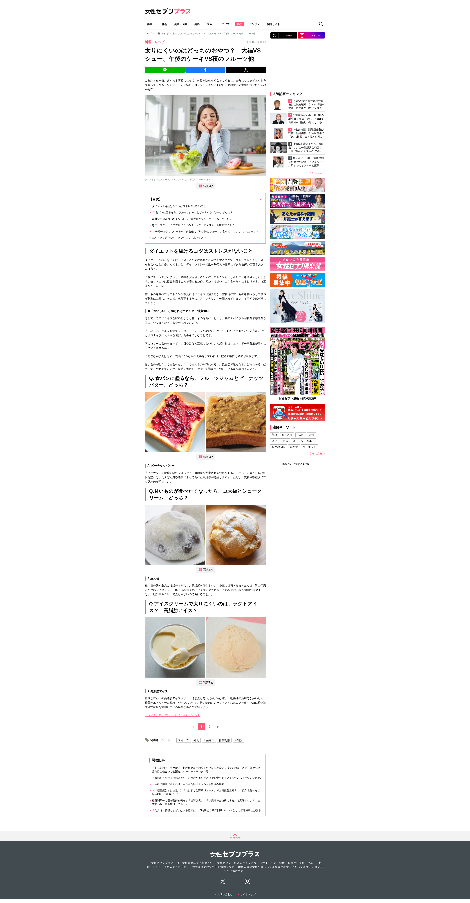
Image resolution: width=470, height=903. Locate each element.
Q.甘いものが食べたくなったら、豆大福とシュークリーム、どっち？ (192, 218)
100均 (300, 434)
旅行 (311, 434)
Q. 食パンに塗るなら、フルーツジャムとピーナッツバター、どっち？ (192, 212)
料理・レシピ (162, 33)
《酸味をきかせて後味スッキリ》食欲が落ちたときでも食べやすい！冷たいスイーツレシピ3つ (206, 777)
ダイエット (309, 446)
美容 (197, 24)
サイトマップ (248, 894)
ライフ (226, 24)
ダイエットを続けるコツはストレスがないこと (179, 206)
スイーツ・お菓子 (304, 440)
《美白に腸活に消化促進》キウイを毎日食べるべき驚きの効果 (188, 784)
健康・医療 (180, 24)
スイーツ (183, 740)
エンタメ (255, 24)
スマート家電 (280, 440)
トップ (148, 33)
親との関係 (278, 446)
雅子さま (287, 434)
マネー (211, 24)
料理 (239, 24)
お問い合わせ (225, 894)
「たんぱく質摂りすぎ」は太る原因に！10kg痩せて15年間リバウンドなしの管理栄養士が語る (206, 810)
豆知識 (238, 740)
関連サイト (273, 24)
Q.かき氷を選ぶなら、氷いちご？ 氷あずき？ (179, 237)
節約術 (294, 446)
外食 (196, 740)
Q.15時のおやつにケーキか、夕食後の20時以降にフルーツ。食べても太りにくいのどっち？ (205, 231)
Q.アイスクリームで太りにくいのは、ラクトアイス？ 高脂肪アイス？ (193, 225)
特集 (149, 24)
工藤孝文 (208, 740)
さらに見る (315, 173)
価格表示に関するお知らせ (297, 464)
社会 (164, 24)
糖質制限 (224, 740)
